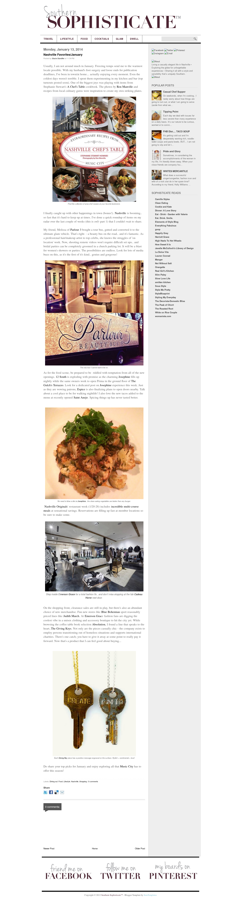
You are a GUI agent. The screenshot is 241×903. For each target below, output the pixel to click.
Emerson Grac (93, 616)
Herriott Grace (162, 236)
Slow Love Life (162, 278)
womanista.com (163, 316)
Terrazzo (58, 385)
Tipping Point (170, 111)
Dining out (54, 781)
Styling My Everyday (165, 297)
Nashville (120, 213)
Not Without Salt (163, 263)
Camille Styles (162, 199)
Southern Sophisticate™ (112, 894)
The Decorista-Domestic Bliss (170, 301)
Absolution (98, 624)
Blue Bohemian (111, 612)
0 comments (93, 781)
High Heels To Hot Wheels (168, 240)
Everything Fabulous (165, 225)
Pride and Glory (172, 151)
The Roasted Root (164, 308)
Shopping (83, 781)
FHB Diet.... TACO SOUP (176, 131)
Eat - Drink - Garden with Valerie (171, 214)
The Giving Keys (61, 628)
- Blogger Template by (140, 894)
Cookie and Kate (163, 206)
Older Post (140, 848)
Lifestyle (67, 781)
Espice (81, 389)
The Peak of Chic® (164, 304)
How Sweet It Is (163, 244)
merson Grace (67, 594)
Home (95, 848)
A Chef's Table (76, 86)
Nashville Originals (55, 506)
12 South (61, 377)
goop (157, 229)
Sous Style (160, 285)
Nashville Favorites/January (62, 54)
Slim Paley (160, 274)
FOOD (84, 38)
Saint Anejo (81, 397)
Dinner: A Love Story (165, 210)
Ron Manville (125, 86)
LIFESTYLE (67, 38)
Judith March (71, 616)
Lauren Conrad (162, 255)
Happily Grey (161, 233)
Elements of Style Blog (166, 221)
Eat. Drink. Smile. (164, 218)
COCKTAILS (102, 38)
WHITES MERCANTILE (175, 171)
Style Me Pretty (162, 289)
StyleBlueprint (162, 293)
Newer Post (48, 848)
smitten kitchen (163, 282)
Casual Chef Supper (174, 91)
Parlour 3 (75, 229)
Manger (159, 259)
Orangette (160, 267)
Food (61, 781)
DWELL (134, 38)
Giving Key (63, 758)
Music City (126, 766)
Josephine (124, 377)
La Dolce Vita (162, 251)
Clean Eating (161, 202)
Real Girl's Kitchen (164, 270)
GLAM (119, 38)
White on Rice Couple (166, 312)
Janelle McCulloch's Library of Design (174, 248)
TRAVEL (48, 38)
